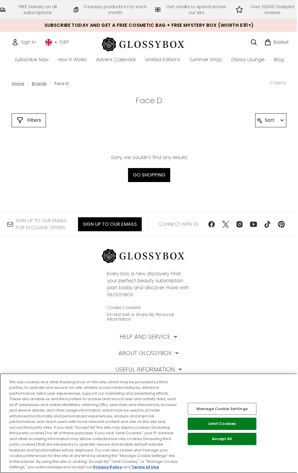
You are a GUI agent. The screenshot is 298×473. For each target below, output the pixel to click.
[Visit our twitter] (226, 224)
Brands (39, 84)
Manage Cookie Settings (222, 409)
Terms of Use (145, 467)
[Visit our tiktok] (267, 224)
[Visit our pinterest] (281, 224)
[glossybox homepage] (149, 43)
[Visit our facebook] (212, 224)
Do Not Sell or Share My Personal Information (140, 317)
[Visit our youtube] (253, 224)
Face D (149, 100)
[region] (149, 423)
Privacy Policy (107, 467)
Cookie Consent (124, 307)
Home (18, 84)
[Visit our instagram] (239, 224)
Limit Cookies (222, 424)
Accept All (222, 439)
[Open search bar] (253, 42)
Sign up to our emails (110, 224)
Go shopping (149, 175)
